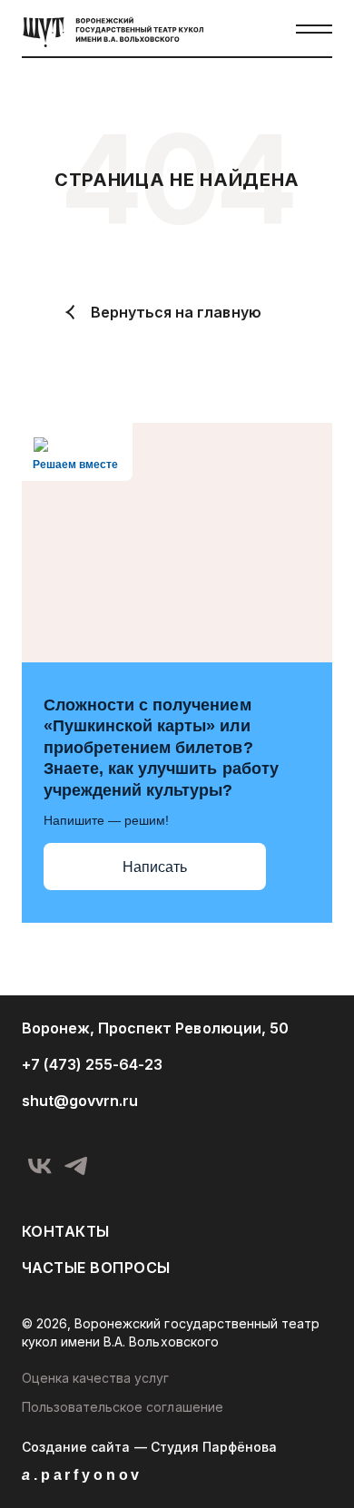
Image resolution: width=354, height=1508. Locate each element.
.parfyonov (82, 1475)
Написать (155, 867)
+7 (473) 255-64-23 (92, 1064)
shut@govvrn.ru (80, 1101)
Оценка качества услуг (96, 1378)
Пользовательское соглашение (122, 1407)
